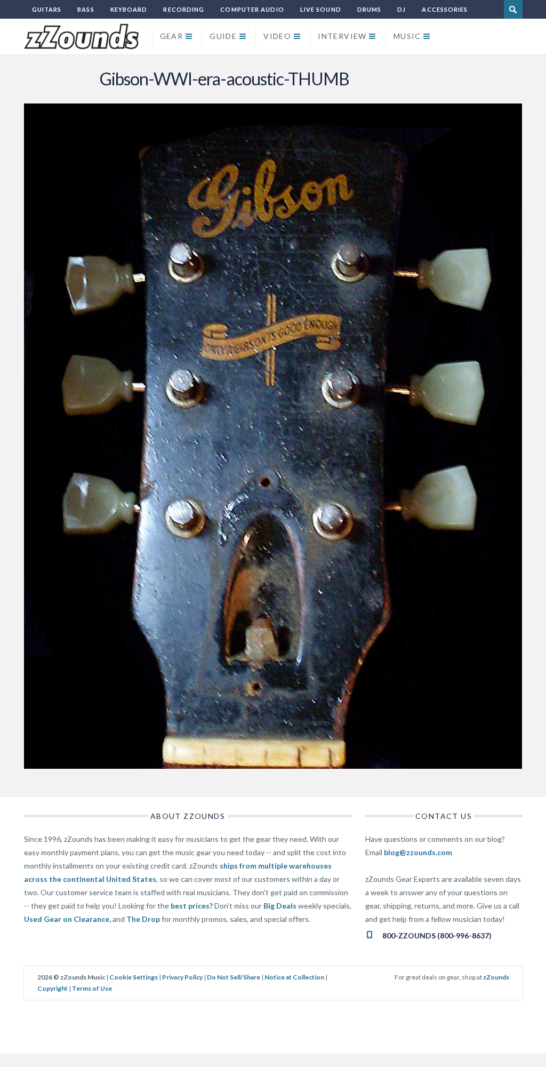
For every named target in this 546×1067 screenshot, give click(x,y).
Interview (342, 36)
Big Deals (279, 905)
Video (277, 36)
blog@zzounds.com (418, 852)
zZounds (496, 977)
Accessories (445, 9)
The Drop (143, 918)
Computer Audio (252, 9)
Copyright (52, 988)
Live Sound (320, 9)
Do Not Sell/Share (233, 977)
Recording (183, 9)
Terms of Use (92, 988)
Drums (369, 9)
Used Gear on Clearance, (67, 918)
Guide (223, 36)
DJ (401, 9)
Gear (171, 36)
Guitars (47, 9)
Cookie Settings (133, 977)
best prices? (192, 905)
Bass (85, 9)
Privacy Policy (182, 977)
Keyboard (129, 9)
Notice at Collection (294, 977)
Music (407, 36)
